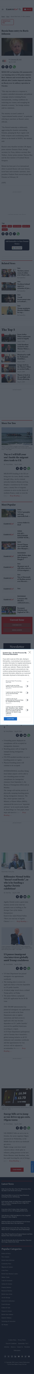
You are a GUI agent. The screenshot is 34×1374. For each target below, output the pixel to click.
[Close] (30, 653)
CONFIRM (10, 719)
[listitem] (17, 681)
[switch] (26, 686)
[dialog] (17, 687)
